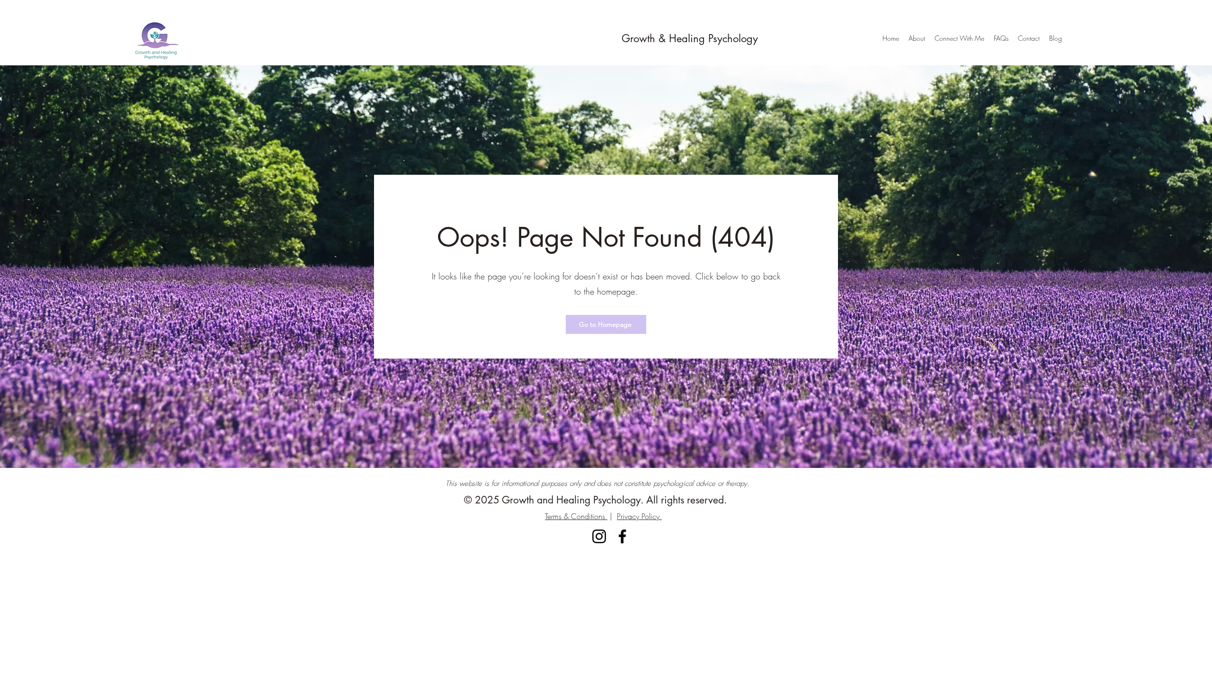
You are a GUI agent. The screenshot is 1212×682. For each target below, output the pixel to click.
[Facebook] (622, 536)
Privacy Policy (639, 516)
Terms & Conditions (576, 516)
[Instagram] (599, 536)
